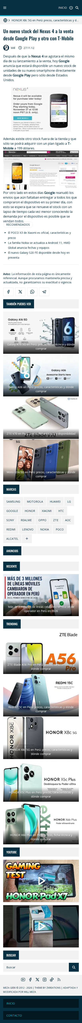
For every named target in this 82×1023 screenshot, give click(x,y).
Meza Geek (9, 987)
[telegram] (44, 291)
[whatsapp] (32, 291)
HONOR (30, 511)
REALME (26, 520)
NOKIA (44, 529)
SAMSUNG (13, 501)
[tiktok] (52, 979)
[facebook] (8, 291)
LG (69, 501)
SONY (10, 520)
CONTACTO (14, 1015)
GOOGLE (12, 511)
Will (13, 48)
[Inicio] (71, 8)
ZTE (55, 520)
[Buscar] (77, 8)
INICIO (62, 7)
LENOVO (27, 529)
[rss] (59, 979)
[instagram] (45, 979)
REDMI (10, 529)
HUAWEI (55, 501)
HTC (61, 511)
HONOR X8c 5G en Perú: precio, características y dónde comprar (45, 20)
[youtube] (23, 979)
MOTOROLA (35, 501)
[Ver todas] (27, 538)
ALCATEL (12, 539)
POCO (60, 529)
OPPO (42, 520)
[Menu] (5, 8)
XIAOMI (47, 511)
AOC (68, 520)
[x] (20, 291)
